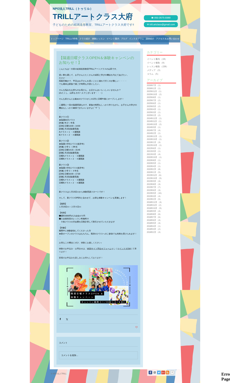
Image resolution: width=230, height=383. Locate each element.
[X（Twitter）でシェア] (66, 319)
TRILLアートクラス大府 (93, 16)
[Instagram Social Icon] (155, 372)
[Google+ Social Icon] (163, 372)
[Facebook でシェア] (60, 319)
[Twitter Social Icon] (159, 372)
